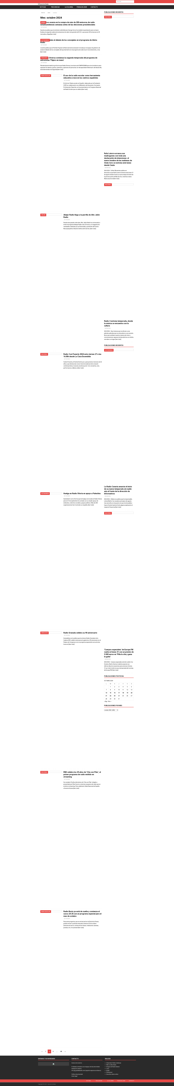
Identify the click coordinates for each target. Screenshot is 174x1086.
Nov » (109, 701)
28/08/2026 (108, 167)
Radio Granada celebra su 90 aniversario (80, 633)
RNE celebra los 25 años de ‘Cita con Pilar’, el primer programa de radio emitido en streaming (82, 774)
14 (106, 693)
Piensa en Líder (82, 7)
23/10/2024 (44, 27)
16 (114, 693)
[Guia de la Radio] (43, 4)
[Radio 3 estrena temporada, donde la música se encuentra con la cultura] (119, 251)
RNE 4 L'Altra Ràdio (111, 1064)
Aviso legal (74, 1076)
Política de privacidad (77, 1074)
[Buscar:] (125, 1)
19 (127, 693)
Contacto (94, 7)
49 (61, 1051)
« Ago (105, 701)
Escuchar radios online (112, 1074)
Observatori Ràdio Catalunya (113, 1063)
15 (110, 693)
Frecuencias (55, 7)
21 (106, 696)
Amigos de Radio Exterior (113, 1066)
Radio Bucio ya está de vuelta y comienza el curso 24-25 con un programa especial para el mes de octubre (82, 913)
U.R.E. (107, 1068)
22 (110, 696)
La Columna (69, 7)
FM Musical (109, 1072)
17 (119, 693)
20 (131, 693)
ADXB (107, 1070)
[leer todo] (53, 34)
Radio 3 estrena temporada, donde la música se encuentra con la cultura (118, 323)
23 (114, 696)
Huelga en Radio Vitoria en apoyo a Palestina (82, 493)
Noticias (43, 7)
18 (123, 693)
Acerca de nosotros (77, 1063)
